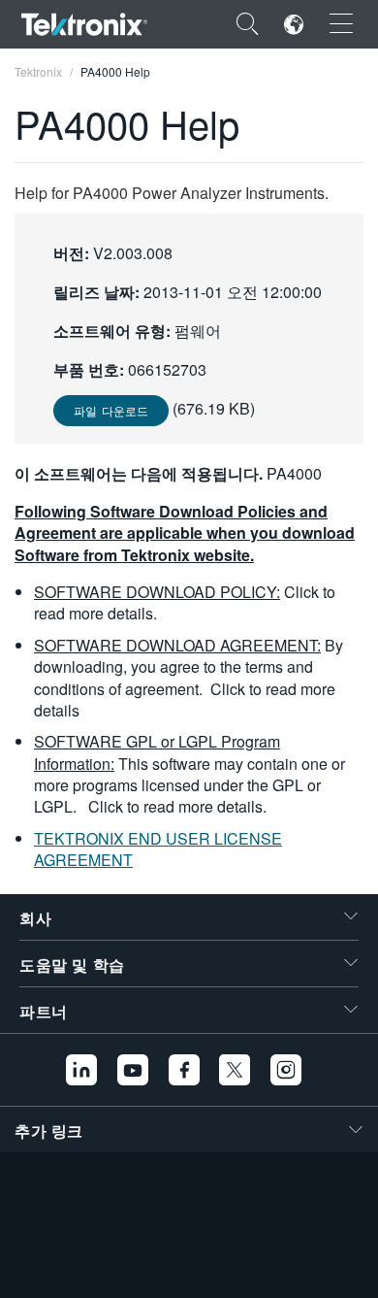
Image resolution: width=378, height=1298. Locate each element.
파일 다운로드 (111, 410)
